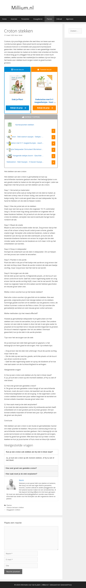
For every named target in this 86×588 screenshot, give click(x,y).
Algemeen (69, 19)
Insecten (14, 19)
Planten (49, 19)
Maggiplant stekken (13, 510)
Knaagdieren (37, 19)
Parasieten (25, 19)
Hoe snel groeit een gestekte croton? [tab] (21, 468)
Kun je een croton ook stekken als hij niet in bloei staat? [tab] (29, 452)
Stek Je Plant (17, 99)
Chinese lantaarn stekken (15, 507)
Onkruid (59, 19)
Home (4, 19)
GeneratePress (66, 585)
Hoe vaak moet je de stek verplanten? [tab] (21, 474)
